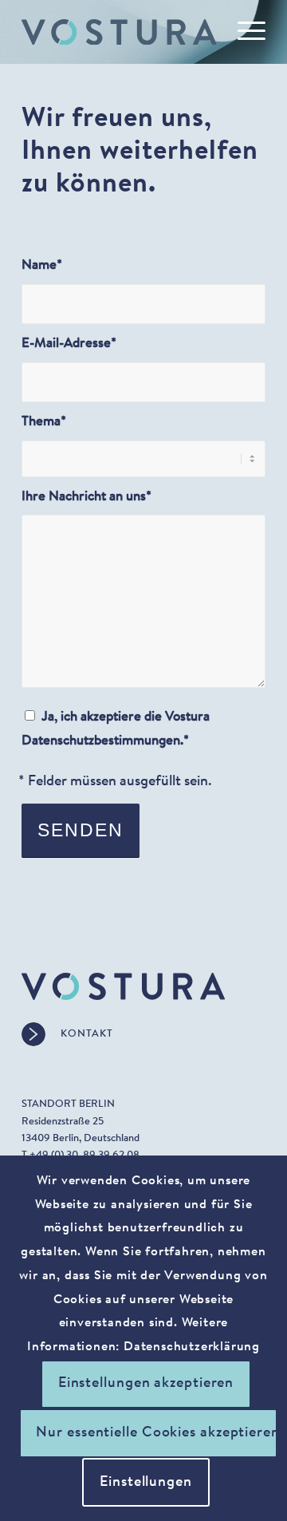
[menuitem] (243, 32)
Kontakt (87, 1034)
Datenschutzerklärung (192, 1347)
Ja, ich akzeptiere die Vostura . (116, 729)
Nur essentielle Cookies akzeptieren (156, 1433)
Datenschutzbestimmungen (101, 741)
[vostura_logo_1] (119, 32)
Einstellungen (146, 1483)
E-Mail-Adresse (69, 344)
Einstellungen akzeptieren (146, 1384)
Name (42, 265)
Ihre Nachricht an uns (86, 497)
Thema (44, 422)
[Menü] (243, 32)
